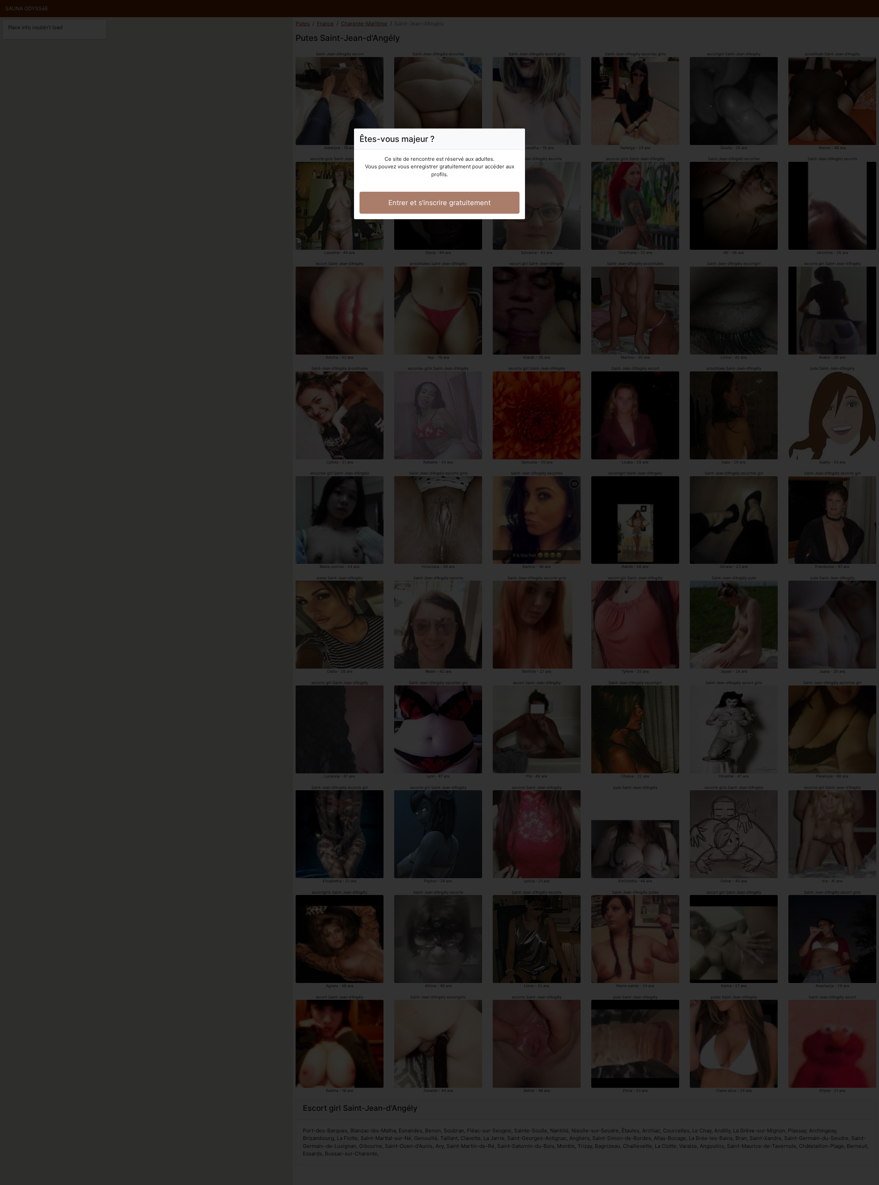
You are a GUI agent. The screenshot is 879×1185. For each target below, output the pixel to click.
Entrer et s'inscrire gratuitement (439, 203)
